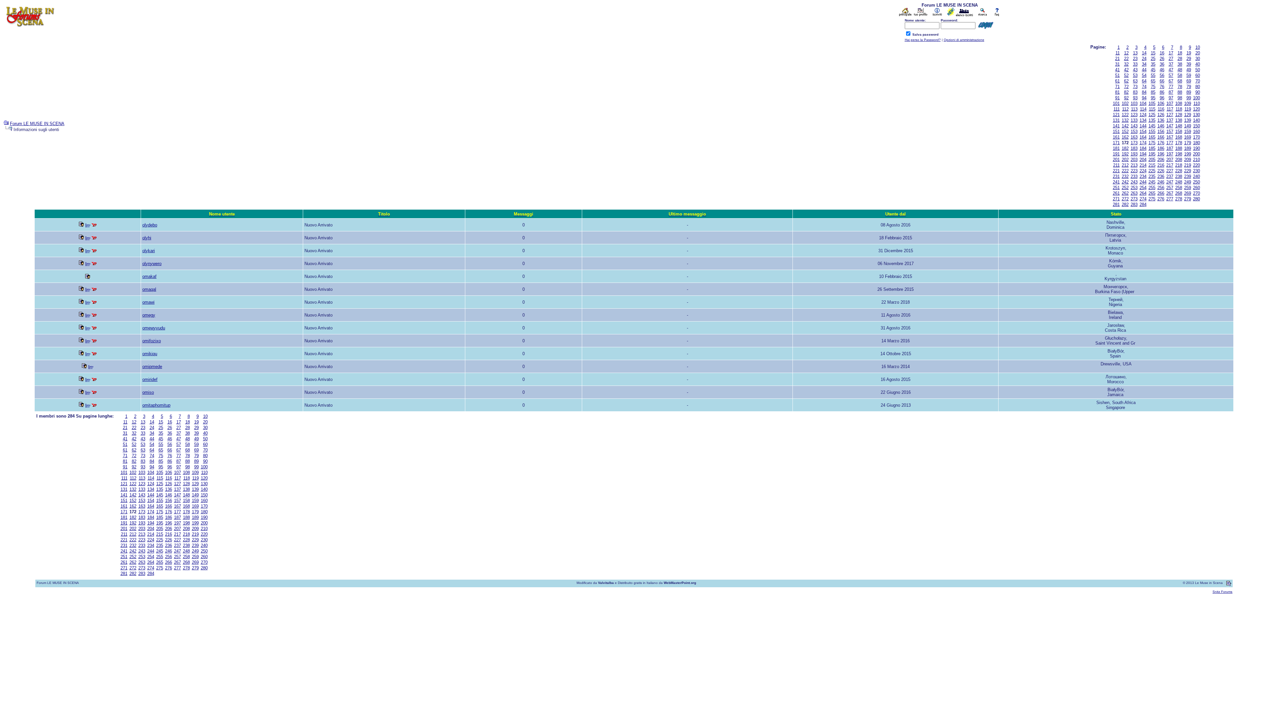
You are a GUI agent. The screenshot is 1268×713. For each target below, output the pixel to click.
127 (1169, 114)
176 (1160, 142)
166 (1160, 137)
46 (1162, 69)
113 (1134, 109)
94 (1144, 97)
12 (1126, 53)
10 (1197, 47)
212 (1125, 165)
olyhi (146, 237)
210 (1196, 159)
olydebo (149, 224)
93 (1135, 97)
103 (1134, 103)
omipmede (152, 366)
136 (1160, 120)
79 (1188, 86)
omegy (148, 315)
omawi (148, 302)
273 (1134, 198)
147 (1169, 125)
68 (1180, 81)
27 (1171, 58)
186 (1160, 148)
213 (1134, 165)
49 (1188, 69)
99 (1188, 97)
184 (1143, 148)
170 (1196, 137)
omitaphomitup (156, 405)
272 (1125, 198)
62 (1126, 81)
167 (1169, 137)
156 (1160, 131)
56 (1162, 75)
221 (1116, 170)
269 (1187, 193)
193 (1134, 154)
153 (1134, 131)
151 (1116, 131)
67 (1171, 81)
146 (1160, 125)
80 (1197, 86)
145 (1151, 125)
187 (1169, 148)
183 (1134, 148)
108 (1178, 103)
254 (1143, 187)
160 (1196, 131)
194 (1143, 154)
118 (1179, 109)
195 (1151, 154)
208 (1178, 159)
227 (1169, 170)
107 (1169, 103)
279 (1187, 198)
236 (1160, 176)
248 (1178, 182)
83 (1135, 92)
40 (1197, 64)
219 (1187, 165)
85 (1153, 92)
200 (1196, 154)
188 (1178, 148)
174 (1143, 142)
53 (1135, 75)
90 (1197, 92)
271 (1116, 198)
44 (1144, 69)
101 (1116, 103)
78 (1180, 86)
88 (1180, 92)
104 (1143, 103)
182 (1125, 148)
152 (1125, 131)
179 (1187, 142)
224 (1143, 170)
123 (1134, 114)
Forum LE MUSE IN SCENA (37, 123)
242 (1125, 182)
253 (1134, 187)
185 (1151, 148)
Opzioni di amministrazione (964, 40)
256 (1160, 187)
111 (1116, 109)
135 (1151, 120)
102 (1125, 103)
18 (1180, 53)
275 (1151, 198)
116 (1161, 109)
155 (1151, 131)
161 (1116, 137)
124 (1143, 114)
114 (1143, 109)
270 (1196, 193)
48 (1180, 69)
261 (1116, 193)
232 (1125, 176)
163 (1134, 137)
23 (1135, 58)
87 (1171, 92)
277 (1169, 198)
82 (1126, 92)
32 (1126, 64)
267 (1169, 193)
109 (1187, 103)
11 (1117, 53)
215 (1151, 165)
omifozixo (151, 340)
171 (1116, 142)
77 (1171, 86)
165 (1151, 137)
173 (1134, 142)
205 (1151, 159)
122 (1125, 114)
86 (1162, 92)
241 (1116, 182)
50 (1197, 69)
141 (1116, 125)
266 (1160, 193)
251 (1116, 187)
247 (1169, 182)
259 (1187, 187)
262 (1125, 193)
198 (1178, 154)
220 (1196, 165)
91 (1117, 97)
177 (1169, 142)
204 (1143, 159)
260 (1196, 187)
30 (1197, 58)
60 (1197, 75)
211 (1116, 165)
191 (1116, 154)
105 (1151, 103)
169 (1187, 137)
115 (1152, 109)
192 (1125, 154)
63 (1135, 81)
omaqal (149, 289)
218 (1178, 165)
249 (1187, 182)
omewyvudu (153, 327)
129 (1187, 114)
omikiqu (149, 353)
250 (1196, 182)
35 (1153, 64)
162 (1125, 137)
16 (1162, 53)
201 (1116, 159)
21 (1117, 58)
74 (1144, 86)
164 (1143, 137)
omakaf (149, 276)
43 (1135, 69)
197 (1169, 154)
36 (1162, 64)
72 (1126, 86)
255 (1151, 187)
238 (1178, 176)
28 (1180, 58)
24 (1144, 58)
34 (1144, 64)
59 (1188, 75)
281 (1116, 204)
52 (1126, 75)
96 (1162, 97)
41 (1117, 69)
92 (1126, 97)
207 (1169, 159)
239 (1187, 176)
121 (1116, 114)
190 (1196, 148)
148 (1178, 125)
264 (1143, 193)
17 (1171, 53)
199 (1187, 154)
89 (1188, 92)
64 (1144, 81)
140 (1196, 120)
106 (1160, 103)
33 (1135, 64)
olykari (148, 250)
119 (1187, 109)
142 (1125, 125)
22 (1126, 58)
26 (1162, 58)
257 (1169, 187)
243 (1134, 182)
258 (1178, 187)
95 (1153, 97)
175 (1151, 142)
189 (1187, 148)
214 (1143, 165)
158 (1178, 131)
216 (1160, 165)
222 (1125, 170)
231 (1116, 176)
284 (1143, 204)
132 (1125, 120)
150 (1196, 125)
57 (1171, 75)
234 (1143, 176)
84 (1144, 92)
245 (1151, 182)
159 (1187, 131)
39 (1188, 64)
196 (1160, 154)
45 (1153, 69)
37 (1171, 64)
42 (1126, 69)
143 (1134, 125)
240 (1196, 176)
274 (1143, 198)
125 (1151, 114)
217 (1169, 165)
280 (1196, 198)
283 (1134, 204)
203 (1134, 159)
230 (1196, 170)
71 (1117, 86)
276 (1160, 198)
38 (1180, 64)
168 (1178, 137)
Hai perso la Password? (923, 40)
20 (1197, 53)
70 (1197, 81)
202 (1125, 159)
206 (1160, 159)
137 (1169, 120)
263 (1134, 193)
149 (1187, 125)
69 (1188, 81)
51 (1117, 75)
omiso (148, 392)
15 (1153, 53)
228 (1178, 170)
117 (1170, 109)
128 (1178, 114)
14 (1144, 53)
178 (1178, 142)
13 (1135, 53)
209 (1187, 159)
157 (1169, 131)
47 (1171, 69)
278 (1178, 198)
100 (1196, 97)
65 (1153, 81)
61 (1117, 81)
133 (1134, 120)
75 (1153, 86)
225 (1151, 170)
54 (1144, 75)
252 (1125, 187)
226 (1160, 170)
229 (1187, 170)
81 (1117, 92)
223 (1134, 170)
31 (1117, 64)
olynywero (151, 263)
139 (1187, 120)
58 (1180, 75)
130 (1196, 114)
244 (1143, 182)
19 (1188, 53)
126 (1160, 114)
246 (1160, 182)
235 (1151, 176)
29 (1188, 58)
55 (1153, 75)
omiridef (150, 379)
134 (1143, 120)
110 (1196, 103)
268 (1178, 193)
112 (1125, 109)
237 (1169, 176)
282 (1125, 204)
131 (1116, 120)
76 (1162, 86)
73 (1135, 86)
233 (1134, 176)
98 (1180, 97)
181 (1116, 148)
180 (1196, 142)
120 (1196, 109)
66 (1162, 81)
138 (1178, 120)
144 (1143, 125)
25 (1153, 58)
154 (1143, 131)
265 (1151, 193)
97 (1171, 97)
